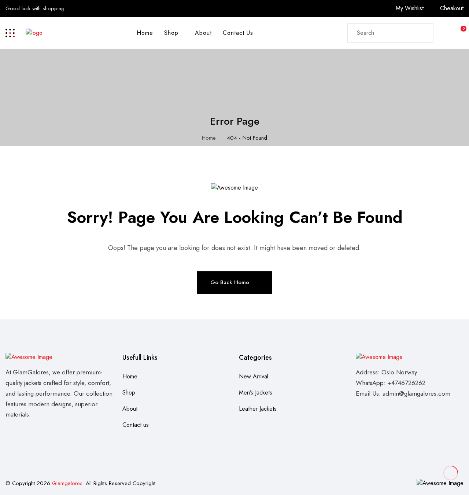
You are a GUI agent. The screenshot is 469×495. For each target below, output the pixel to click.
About (203, 33)
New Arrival (253, 376)
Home (145, 33)
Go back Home (229, 282)
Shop (171, 33)
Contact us (238, 33)
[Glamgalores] (34, 32)
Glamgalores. (68, 483)
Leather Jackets (258, 408)
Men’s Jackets (255, 392)
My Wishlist (410, 8)
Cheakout (452, 8)
